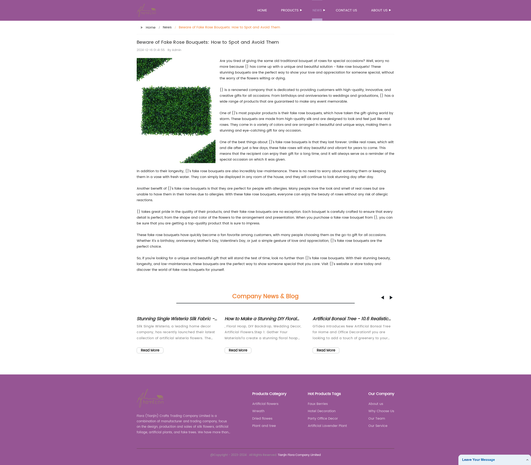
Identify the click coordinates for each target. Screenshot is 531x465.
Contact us (346, 10)
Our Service (377, 426)
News (317, 10)
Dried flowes (262, 418)
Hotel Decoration (322, 411)
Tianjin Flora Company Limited (299, 455)
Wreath (258, 411)
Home (262, 10)
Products (289, 10)
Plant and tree (264, 425)
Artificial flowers (265, 403)
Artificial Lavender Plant (327, 425)
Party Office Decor (323, 418)
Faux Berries (318, 403)
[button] (382, 297)
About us (379, 10)
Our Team (376, 418)
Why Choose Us (381, 411)
